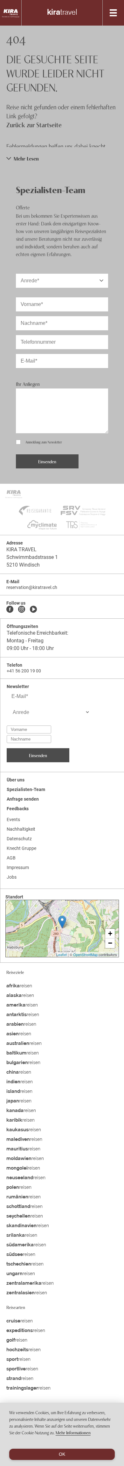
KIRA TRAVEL (21, 549)
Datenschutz (19, 838)
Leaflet (61, 954)
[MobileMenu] (113, 13)
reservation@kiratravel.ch (31, 587)
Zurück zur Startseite (34, 124)
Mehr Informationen (73, 1432)
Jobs (12, 877)
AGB (11, 857)
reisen (19, 986)
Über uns (15, 779)
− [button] (110, 943)
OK (62, 1454)
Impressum (18, 867)
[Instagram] (21, 610)
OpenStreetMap (85, 954)
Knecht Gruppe (21, 848)
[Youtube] (33, 610)
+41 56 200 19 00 (24, 670)
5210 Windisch (23, 565)
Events (13, 819)
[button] (62, 158)
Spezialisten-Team (26, 789)
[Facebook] (9, 610)
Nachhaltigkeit (21, 829)
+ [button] (110, 933)
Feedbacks (18, 808)
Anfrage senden (23, 799)
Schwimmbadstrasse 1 (32, 557)
